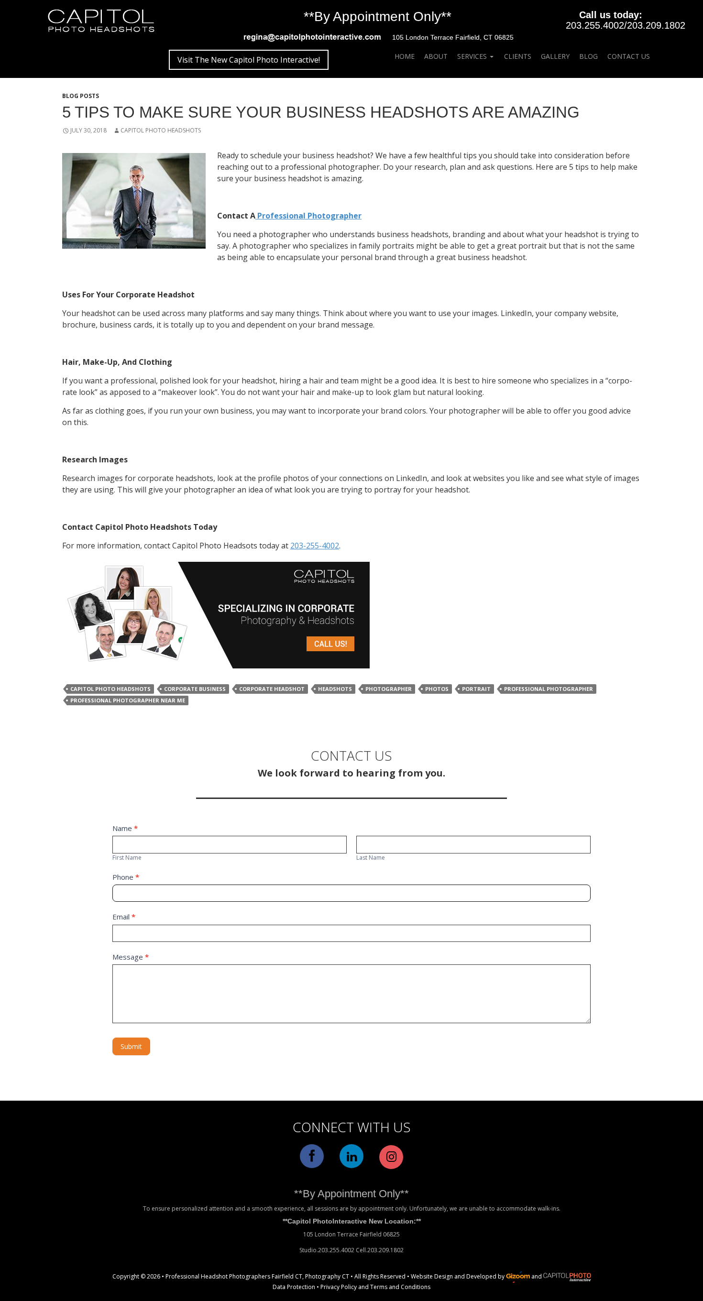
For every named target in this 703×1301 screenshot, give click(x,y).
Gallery (555, 56)
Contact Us (628, 56)
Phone (125, 877)
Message (130, 957)
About (436, 56)
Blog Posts (80, 96)
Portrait (476, 688)
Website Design (432, 1276)
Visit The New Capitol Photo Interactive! (248, 60)
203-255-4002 (314, 545)
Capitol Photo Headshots (161, 130)
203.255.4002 (595, 25)
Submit (131, 1046)
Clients (517, 56)
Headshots (335, 688)
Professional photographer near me (127, 700)
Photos (437, 688)
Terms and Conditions (400, 1287)
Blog (588, 56)
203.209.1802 (656, 25)
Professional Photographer (308, 215)
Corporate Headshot (272, 688)
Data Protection (294, 1287)
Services (472, 56)
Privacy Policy (338, 1287)
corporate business (195, 688)
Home (405, 56)
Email (123, 916)
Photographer (388, 688)
